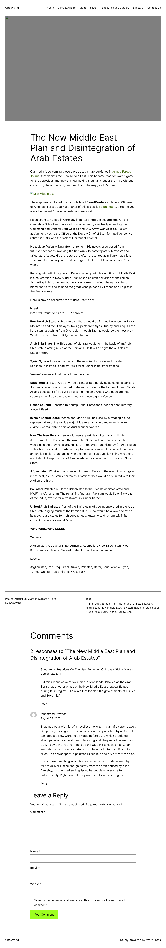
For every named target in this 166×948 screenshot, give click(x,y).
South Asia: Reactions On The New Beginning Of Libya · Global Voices (87, 669)
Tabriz (112, 611)
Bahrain (106, 603)
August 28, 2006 (51, 718)
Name (35, 851)
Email (35, 867)
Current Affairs (47, 598)
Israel (127, 603)
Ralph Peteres (142, 607)
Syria (104, 611)
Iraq (120, 603)
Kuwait (148, 603)
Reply (44, 703)
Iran (114, 603)
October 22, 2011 (51, 673)
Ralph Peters (107, 206)
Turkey (121, 611)
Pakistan (128, 607)
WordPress (153, 940)
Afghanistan (93, 603)
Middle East (93, 607)
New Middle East (111, 607)
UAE (129, 611)
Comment (37, 811)
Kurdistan (137, 603)
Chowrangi (12, 7)
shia (97, 611)
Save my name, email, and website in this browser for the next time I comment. (79, 902)
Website (35, 884)
